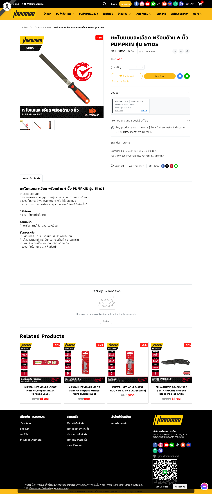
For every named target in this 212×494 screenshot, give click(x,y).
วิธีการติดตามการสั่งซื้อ (78, 429)
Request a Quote (120, 81)
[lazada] (169, 3)
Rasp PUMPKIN (44, 27)
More (196, 13)
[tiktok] (158, 3)
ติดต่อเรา (24, 429)
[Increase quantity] (142, 67)
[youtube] (147, 3)
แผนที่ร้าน (24, 434)
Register (125, 4)
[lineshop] (175, 3)
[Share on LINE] (176, 166)
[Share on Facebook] (163, 166)
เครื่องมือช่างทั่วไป (133, 151)
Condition (119, 110)
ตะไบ (144, 151)
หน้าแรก (25, 27)
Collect (144, 110)
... (33, 27)
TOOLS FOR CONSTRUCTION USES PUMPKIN (130, 155)
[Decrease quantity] (131, 67)
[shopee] (164, 3)
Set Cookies (162, 486)
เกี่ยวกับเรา (25, 423)
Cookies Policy (62, 488)
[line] (153, 3)
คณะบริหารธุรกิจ (119, 423)
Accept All (180, 486)
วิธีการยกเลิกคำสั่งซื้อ (77, 440)
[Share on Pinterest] (171, 166)
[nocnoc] (181, 3)
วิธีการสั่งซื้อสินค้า (75, 423)
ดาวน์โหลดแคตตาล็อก (31, 440)
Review (106, 320)
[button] (104, 4)
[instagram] (142, 3)
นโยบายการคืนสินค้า (77, 434)
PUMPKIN (126, 142)
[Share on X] (167, 166)
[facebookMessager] (204, 486)
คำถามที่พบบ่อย (74, 445)
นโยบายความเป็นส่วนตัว (40, 488)
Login (114, 4)
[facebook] (136, 3)
